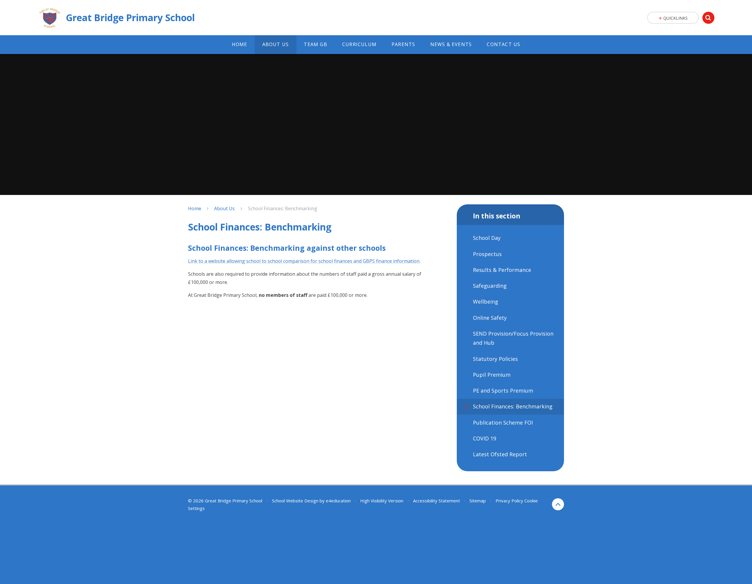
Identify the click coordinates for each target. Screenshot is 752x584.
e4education (338, 501)
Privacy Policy (509, 501)
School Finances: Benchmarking (282, 208)
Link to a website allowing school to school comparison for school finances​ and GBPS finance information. (304, 261)
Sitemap (477, 501)
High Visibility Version (381, 501)
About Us (224, 208)
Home (194, 208)
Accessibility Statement (436, 501)
